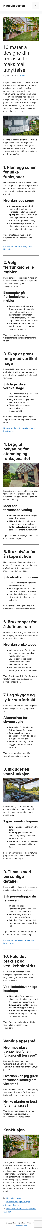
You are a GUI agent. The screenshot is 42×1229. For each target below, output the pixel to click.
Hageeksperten (14, 5)
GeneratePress (21, 1225)
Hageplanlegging (14, 1198)
